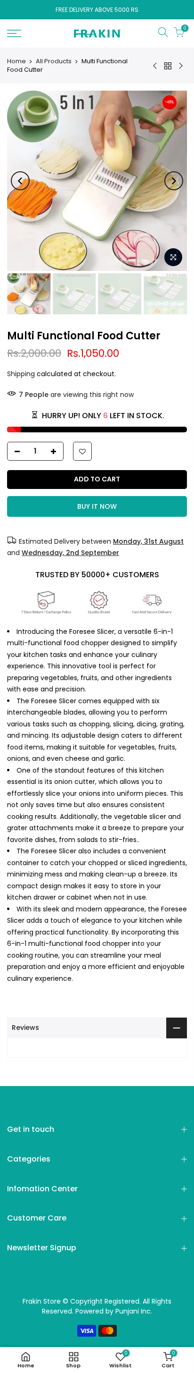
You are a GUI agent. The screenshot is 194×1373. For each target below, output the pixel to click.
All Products (54, 61)
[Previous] (20, 180)
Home (16, 61)
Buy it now (97, 506)
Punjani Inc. (133, 1311)
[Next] (173, 180)
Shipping (21, 374)
